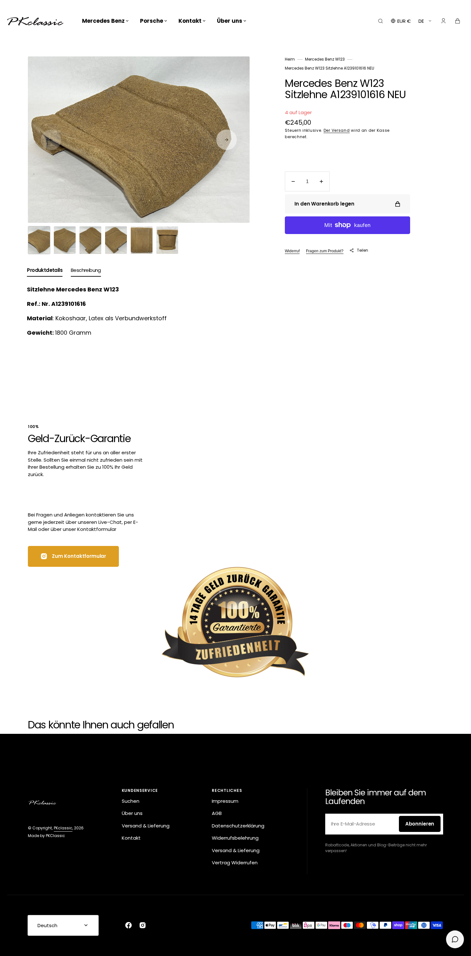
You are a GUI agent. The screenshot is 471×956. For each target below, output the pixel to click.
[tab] (44, 272)
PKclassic (63, 828)
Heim (290, 59)
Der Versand (337, 130)
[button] (380, 21)
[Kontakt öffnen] (455, 939)
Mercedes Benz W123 (325, 59)
